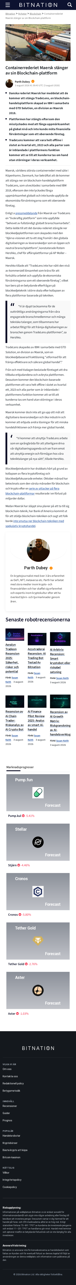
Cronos (13, 914)
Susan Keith (62, 678)
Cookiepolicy (10, 1187)
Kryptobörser (10, 1143)
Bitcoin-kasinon (11, 1157)
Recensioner (10, 1106)
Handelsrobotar (11, 1135)
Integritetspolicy (12, 1179)
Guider (6, 1113)
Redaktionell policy (13, 1083)
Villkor (6, 1172)
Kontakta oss (10, 1076)
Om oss (7, 1069)
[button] (69, 5)
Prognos (7, 1120)
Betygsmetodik (11, 1090)
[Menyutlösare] (7, 5)
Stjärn (12, 865)
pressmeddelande (26, 213)
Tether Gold (16, 964)
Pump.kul (14, 816)
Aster (11, 1013)
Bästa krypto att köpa (15, 1150)
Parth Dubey (36, 567)
